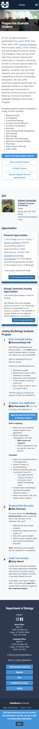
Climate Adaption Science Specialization (19, 176)
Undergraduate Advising (19, 667)
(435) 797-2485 (19, 635)
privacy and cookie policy (21, 718)
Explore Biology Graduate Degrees (19, 156)
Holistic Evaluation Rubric (23, 571)
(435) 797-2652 (19, 649)
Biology (22, 5)
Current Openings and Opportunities (22, 277)
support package (28, 44)
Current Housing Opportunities (23, 320)
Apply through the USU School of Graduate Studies (23, 416)
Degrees (19, 672)
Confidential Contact (19, 683)
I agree (19, 724)
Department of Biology (19, 608)
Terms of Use (25, 708)
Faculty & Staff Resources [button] (19, 660)
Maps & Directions (10, 708)
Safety (19, 688)
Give (19, 677)
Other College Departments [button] (18, 655)
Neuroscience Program (19, 162)
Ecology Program (19, 168)
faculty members (12, 242)
